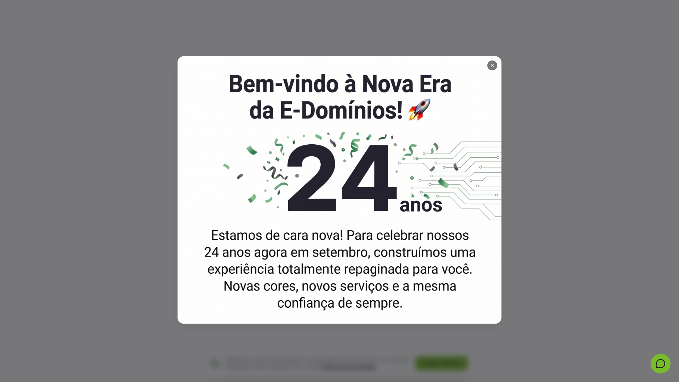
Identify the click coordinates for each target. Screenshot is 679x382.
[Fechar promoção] (492, 65)
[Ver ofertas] (339, 190)
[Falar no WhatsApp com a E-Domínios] (661, 364)
